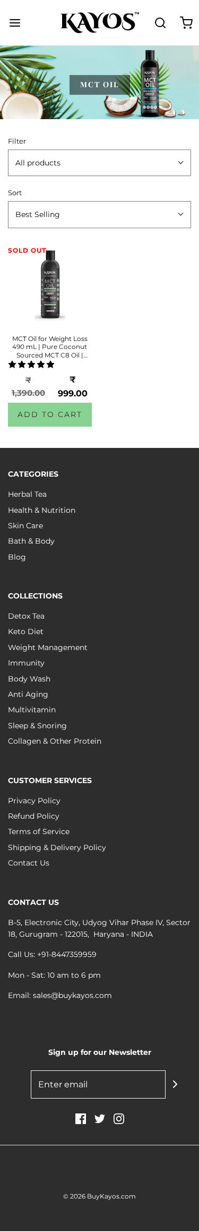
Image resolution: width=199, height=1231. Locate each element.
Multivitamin (32, 709)
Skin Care (25, 525)
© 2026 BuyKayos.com (99, 1196)
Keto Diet (26, 631)
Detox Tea (26, 616)
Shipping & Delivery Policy (57, 847)
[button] (99, 162)
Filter (17, 141)
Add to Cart (50, 414)
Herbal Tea (27, 494)
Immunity (26, 663)
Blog (17, 557)
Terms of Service (39, 831)
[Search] (161, 22)
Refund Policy (33, 816)
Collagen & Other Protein (54, 741)
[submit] (175, 1084)
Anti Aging (28, 694)
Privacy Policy (34, 800)
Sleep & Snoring (37, 725)
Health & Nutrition (41, 510)
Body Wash (29, 679)
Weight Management (48, 647)
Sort (15, 193)
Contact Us (28, 863)
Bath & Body (31, 541)
